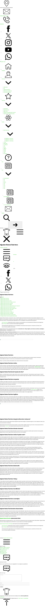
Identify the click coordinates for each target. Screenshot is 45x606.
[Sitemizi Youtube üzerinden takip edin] (8, 52)
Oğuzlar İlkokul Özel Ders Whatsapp (6, 523)
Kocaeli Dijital (26, 598)
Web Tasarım (20, 598)
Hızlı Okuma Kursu (5, 322)
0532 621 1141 (2, 597)
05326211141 (2, 24)
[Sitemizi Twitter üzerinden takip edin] (8, 38)
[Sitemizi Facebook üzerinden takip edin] (8, 31)
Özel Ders (5, 247)
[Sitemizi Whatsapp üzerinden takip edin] (8, 59)
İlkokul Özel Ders (34, 389)
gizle (3, 297)
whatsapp (5, 323)
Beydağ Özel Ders (3, 551)
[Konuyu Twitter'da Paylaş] (8, 283)
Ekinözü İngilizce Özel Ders (4, 548)
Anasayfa (1, 247)
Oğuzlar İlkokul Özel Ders (5, 518)
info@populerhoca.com (4, 15)
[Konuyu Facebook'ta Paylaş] (8, 276)
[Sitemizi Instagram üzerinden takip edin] (8, 45)
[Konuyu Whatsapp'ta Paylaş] (8, 290)
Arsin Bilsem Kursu (3, 553)
